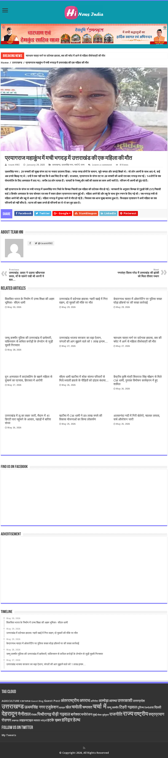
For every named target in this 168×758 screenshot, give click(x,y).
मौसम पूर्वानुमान (103, 715)
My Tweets (9, 735)
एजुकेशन (52, 707)
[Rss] (84, 748)
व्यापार (37, 720)
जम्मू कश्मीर (113, 707)
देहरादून (9, 713)
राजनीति (115, 714)
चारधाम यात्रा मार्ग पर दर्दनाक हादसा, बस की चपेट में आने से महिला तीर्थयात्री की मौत (65, 55)
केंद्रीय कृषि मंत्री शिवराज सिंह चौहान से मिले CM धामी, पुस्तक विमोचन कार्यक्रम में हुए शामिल (138, 380)
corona (25, 700)
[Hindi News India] (84, 11)
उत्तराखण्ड (17, 62)
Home (5, 62)
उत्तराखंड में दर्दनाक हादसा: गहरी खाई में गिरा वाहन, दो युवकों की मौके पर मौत (83, 300)
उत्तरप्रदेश (139, 701)
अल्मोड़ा (104, 700)
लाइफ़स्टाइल (26, 720)
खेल (68, 707)
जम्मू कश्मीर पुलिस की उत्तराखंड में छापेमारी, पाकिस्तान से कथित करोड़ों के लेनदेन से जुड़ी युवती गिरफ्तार (29, 341)
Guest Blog (37, 701)
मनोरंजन (86, 714)
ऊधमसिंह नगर (67, 164)
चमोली (77, 706)
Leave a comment (102, 164)
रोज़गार (6, 720)
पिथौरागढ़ (44, 714)
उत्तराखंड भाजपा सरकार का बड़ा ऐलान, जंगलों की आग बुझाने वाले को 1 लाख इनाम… (83, 339)
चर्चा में (76, 164)
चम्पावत (87, 707)
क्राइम (62, 707)
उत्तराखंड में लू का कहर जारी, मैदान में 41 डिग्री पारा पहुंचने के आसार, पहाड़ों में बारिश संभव (28, 419)
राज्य (82, 164)
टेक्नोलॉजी (149, 707)
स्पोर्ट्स (44, 720)
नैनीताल (24, 714)
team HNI (14, 164)
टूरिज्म (140, 707)
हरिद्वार (67, 719)
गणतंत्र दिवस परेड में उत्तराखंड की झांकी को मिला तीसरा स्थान (138, 273)
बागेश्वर (76, 714)
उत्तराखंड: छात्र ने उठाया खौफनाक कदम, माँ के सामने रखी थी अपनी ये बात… (27, 274)
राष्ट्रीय (141, 714)
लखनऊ (15, 720)
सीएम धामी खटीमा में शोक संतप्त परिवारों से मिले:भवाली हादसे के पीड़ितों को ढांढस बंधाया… (84, 378)
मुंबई (95, 714)
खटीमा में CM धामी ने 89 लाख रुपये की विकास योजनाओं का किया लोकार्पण (80, 417)
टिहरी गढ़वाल (128, 707)
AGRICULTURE (10, 700)
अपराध (84, 700)
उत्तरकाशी (125, 700)
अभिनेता (94, 701)
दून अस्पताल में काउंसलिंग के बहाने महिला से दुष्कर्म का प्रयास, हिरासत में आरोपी (28, 378)
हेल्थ (76, 719)
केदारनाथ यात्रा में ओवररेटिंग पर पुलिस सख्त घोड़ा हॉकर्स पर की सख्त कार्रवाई (138, 300)
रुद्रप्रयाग (156, 714)
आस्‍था (113, 701)
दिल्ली (157, 707)
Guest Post (52, 701)
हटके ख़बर (54, 720)
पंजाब (34, 714)
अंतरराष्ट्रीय (70, 700)
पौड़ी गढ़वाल (61, 714)
